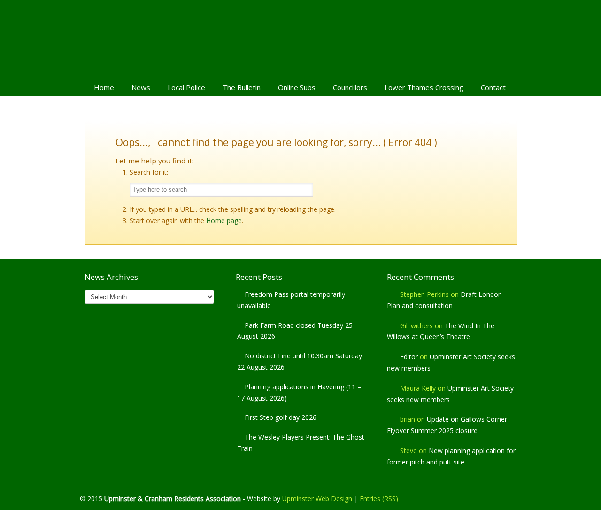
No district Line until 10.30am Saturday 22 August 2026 (299, 361)
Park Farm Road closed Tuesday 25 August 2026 (295, 331)
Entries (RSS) (379, 498)
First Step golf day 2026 (280, 417)
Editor (409, 356)
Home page (224, 220)
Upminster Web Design (317, 498)
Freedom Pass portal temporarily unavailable (291, 300)
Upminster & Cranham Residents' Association (300, 38)
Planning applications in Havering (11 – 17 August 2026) (299, 392)
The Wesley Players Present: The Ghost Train (300, 443)
